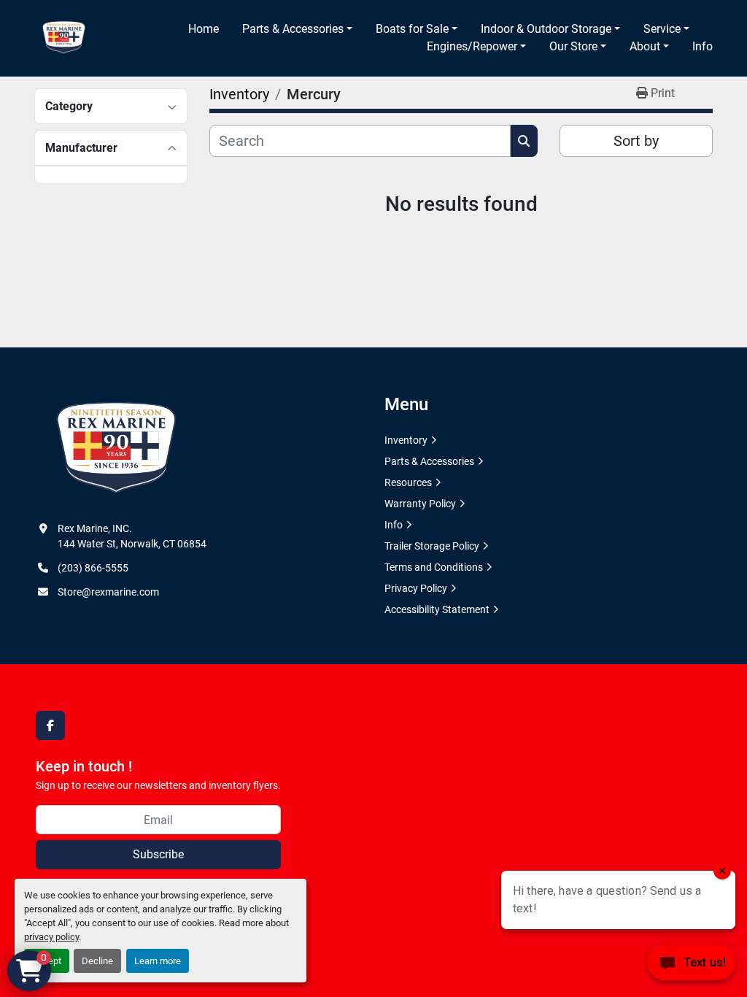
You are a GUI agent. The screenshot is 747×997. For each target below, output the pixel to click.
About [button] (645, 46)
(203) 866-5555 (93, 568)
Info (702, 46)
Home (203, 29)
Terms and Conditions (433, 567)
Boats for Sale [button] (412, 29)
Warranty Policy (420, 503)
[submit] (524, 141)
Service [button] (662, 29)
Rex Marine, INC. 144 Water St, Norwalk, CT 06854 (132, 536)
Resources (408, 482)
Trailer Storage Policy (431, 546)
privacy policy (51, 936)
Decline (97, 960)
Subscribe (158, 854)
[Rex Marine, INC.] (116, 448)
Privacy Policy (415, 588)
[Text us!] (691, 966)
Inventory (405, 440)
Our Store (573, 46)
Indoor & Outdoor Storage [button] (546, 29)
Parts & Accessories (293, 29)
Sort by (636, 141)
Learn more (157, 960)
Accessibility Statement (436, 609)
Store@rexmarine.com (108, 592)
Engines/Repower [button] (472, 46)
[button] (297, 29)
